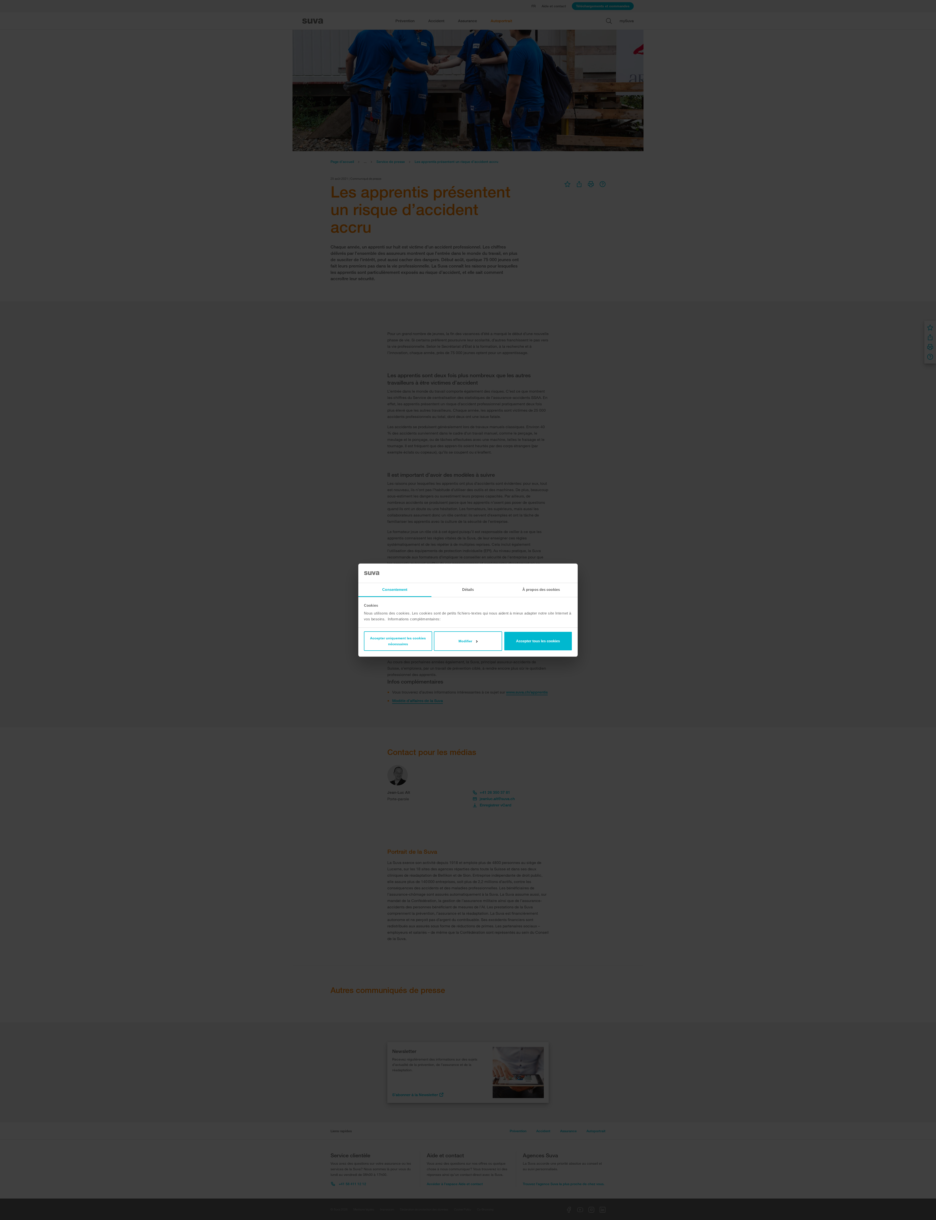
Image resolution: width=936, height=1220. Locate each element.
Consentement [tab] (394, 589)
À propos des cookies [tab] (541, 589)
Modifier (465, 641)
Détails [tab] (468, 589)
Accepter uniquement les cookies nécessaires (398, 641)
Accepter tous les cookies (538, 641)
